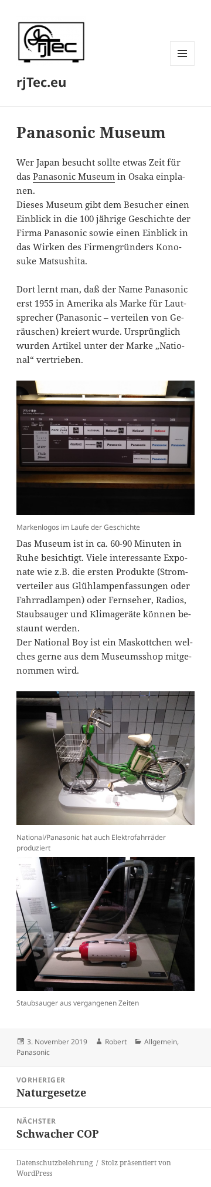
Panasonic (33, 1052)
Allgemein (160, 1042)
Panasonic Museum (74, 176)
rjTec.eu (41, 81)
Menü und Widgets (183, 65)
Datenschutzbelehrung (54, 1163)
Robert (116, 1042)
